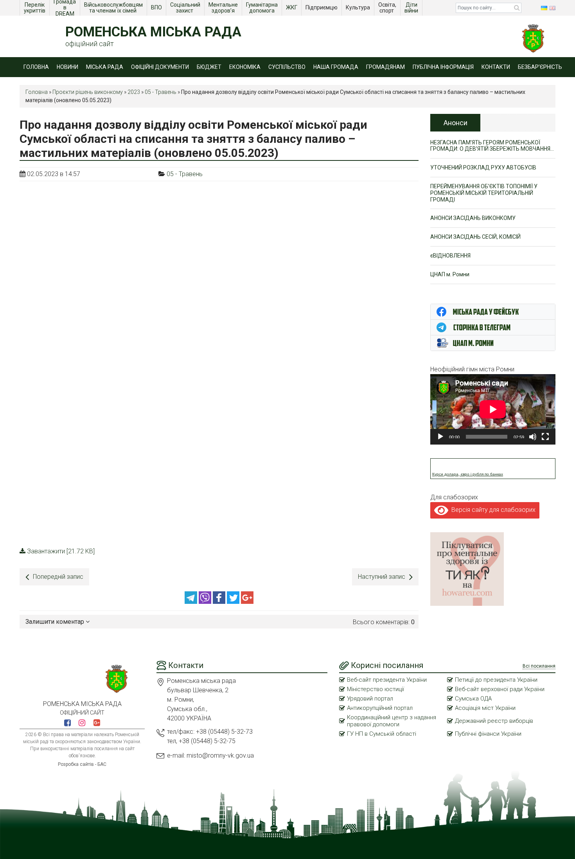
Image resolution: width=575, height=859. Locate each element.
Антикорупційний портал (380, 707)
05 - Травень (160, 92)
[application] (492, 409)
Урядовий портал (370, 698)
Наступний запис (381, 576)
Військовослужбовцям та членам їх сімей (114, 8)
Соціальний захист (185, 8)
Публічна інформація (443, 67)
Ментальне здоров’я (223, 8)
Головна (36, 67)
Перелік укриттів (35, 8)
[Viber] (206, 601)
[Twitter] (234, 601)
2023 (134, 92)
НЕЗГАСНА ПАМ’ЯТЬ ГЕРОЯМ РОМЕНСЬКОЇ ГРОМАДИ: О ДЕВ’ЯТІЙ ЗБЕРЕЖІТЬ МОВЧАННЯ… (492, 145)
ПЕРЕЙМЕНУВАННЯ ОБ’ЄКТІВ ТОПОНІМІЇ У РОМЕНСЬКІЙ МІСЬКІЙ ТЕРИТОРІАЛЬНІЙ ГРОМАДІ (483, 193)
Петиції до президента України (496, 679)
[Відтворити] (440, 437)
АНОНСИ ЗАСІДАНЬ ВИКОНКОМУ (473, 218)
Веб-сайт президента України (387, 679)
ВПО (157, 7)
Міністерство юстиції (375, 689)
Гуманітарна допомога (262, 8)
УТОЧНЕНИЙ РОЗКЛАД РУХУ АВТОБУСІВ (483, 167)
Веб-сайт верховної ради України (499, 689)
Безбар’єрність (540, 67)
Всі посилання (539, 666)
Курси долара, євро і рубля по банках (467, 474)
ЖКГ (292, 7)
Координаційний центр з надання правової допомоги (391, 721)
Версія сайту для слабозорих (491, 509)
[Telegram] (192, 601)
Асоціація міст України (485, 707)
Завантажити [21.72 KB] (61, 551)
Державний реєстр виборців (494, 720)
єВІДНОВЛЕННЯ (450, 255)
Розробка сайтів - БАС (82, 764)
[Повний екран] (545, 437)
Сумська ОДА (473, 698)
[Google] (247, 601)
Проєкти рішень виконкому (87, 92)
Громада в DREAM (65, 8)
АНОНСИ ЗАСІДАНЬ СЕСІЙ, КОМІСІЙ (475, 237)
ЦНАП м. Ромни (449, 274)
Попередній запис (58, 576)
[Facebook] (220, 601)
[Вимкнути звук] (533, 437)
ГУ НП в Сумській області (381, 733)
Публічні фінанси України (488, 733)
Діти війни (411, 8)
